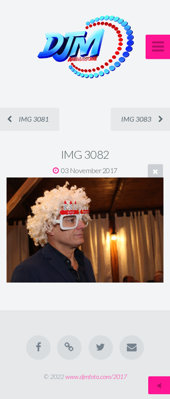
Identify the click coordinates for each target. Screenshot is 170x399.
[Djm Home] (69, 347)
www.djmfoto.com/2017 (96, 376)
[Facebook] (38, 347)
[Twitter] (100, 347)
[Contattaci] (131, 347)
